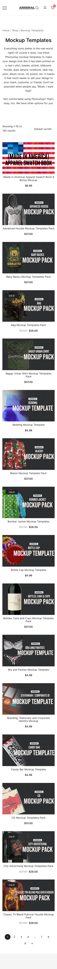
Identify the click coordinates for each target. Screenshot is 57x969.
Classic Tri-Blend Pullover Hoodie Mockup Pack (28, 916)
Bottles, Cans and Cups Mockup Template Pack (28, 620)
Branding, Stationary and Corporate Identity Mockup (28, 719)
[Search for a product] (37, 8)
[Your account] (45, 8)
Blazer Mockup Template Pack (28, 473)
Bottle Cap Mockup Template (28, 569)
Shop (15, 30)
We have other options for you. (35, 103)
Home (6, 30)
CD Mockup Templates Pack (29, 817)
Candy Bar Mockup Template (28, 769)
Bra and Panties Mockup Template (28, 669)
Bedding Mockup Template (29, 424)
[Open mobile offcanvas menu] (4, 8)
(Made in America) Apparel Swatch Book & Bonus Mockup (28, 178)
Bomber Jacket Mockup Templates (28, 521)
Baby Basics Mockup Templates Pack (28, 276)
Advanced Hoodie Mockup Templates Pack (28, 228)
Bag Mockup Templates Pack (28, 325)
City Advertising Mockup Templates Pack (28, 866)
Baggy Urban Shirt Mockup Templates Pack (28, 375)
